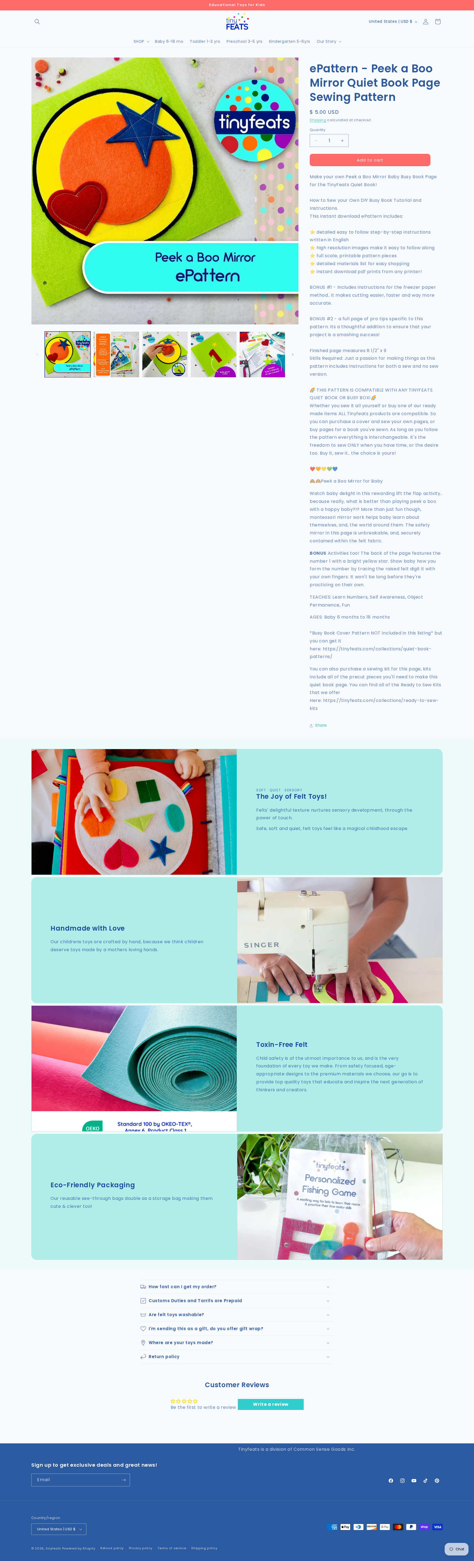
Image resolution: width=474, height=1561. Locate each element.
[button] (37, 22)
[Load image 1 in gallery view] (68, 354)
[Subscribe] (124, 1480)
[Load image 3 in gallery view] (165, 354)
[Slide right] (293, 355)
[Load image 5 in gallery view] (262, 354)
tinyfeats (53, 1548)
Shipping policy (204, 1548)
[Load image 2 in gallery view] (116, 354)
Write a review (270, 1404)
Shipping (318, 120)
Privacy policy (141, 1548)
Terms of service (171, 1548)
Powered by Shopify (78, 1548)
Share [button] (321, 725)
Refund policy (112, 1548)
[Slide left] (37, 355)
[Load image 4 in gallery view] (213, 354)
